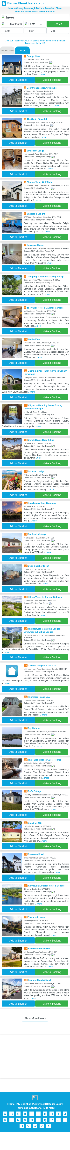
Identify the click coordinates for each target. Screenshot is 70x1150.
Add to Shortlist (18, 79)
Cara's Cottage (35, 823)
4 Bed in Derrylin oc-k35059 (42, 665)
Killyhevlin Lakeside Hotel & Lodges (46, 886)
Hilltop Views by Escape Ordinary (45, 597)
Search (58, 24)
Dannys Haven (34, 56)
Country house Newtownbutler (42, 88)
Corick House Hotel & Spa (41, 440)
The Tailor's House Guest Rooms (44, 760)
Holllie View (34, 339)
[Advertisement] (35, 1056)
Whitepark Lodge (35, 151)
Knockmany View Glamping (42, 503)
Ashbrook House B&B (39, 948)
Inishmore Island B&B (39, 697)
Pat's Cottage (34, 791)
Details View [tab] (7, 50)
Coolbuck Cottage (37, 534)
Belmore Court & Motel (39, 980)
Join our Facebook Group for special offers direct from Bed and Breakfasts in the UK (35, 42)
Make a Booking (51, 79)
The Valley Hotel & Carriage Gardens (45, 308)
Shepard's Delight (36, 214)
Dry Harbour (34, 728)
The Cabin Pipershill (37, 119)
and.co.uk (25, 3)
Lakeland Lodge (36, 471)
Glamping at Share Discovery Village (45, 276)
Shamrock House (36, 917)
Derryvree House (35, 245)
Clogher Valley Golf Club (39, 182)
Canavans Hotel (36, 854)
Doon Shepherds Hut (38, 566)
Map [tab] (22, 50)
